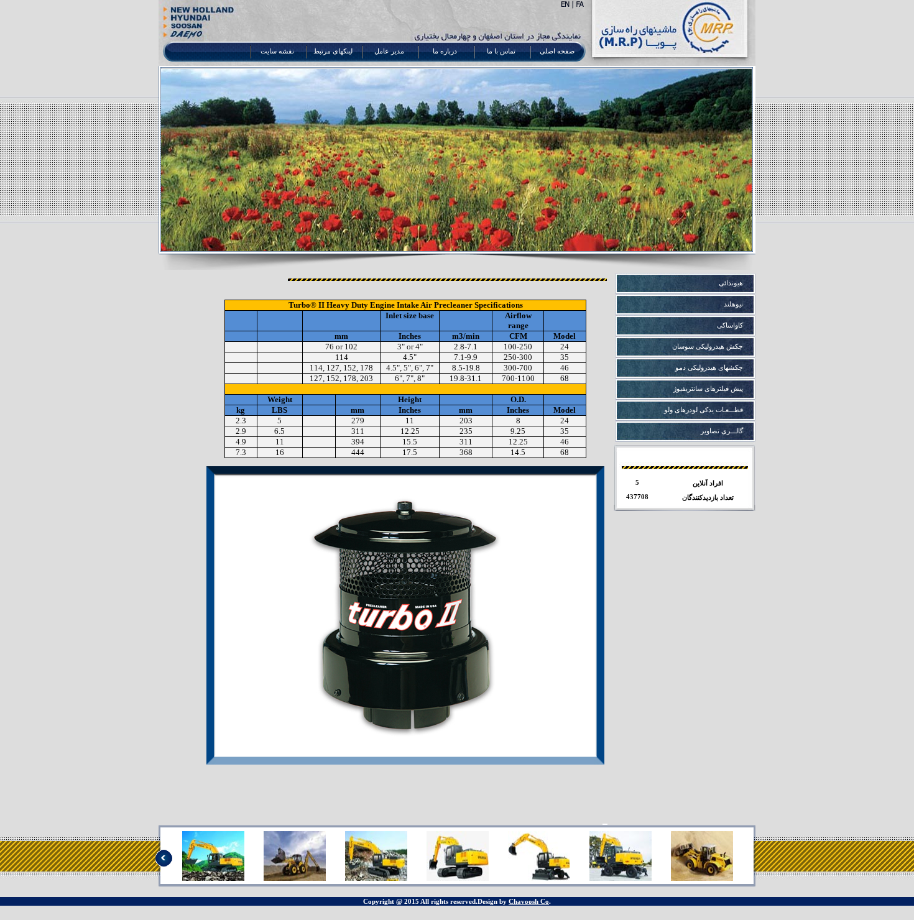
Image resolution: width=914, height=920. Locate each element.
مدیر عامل (389, 51)
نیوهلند (733, 304)
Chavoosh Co (529, 901)
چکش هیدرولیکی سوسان (707, 346)
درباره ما (445, 51)
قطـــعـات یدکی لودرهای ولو (703, 410)
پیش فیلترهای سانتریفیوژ (708, 388)
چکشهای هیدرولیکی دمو (709, 367)
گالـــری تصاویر (722, 431)
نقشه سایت (277, 51)
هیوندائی (731, 283)
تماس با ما (501, 51)
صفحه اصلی (557, 51)
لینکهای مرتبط (333, 51)
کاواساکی (730, 325)
